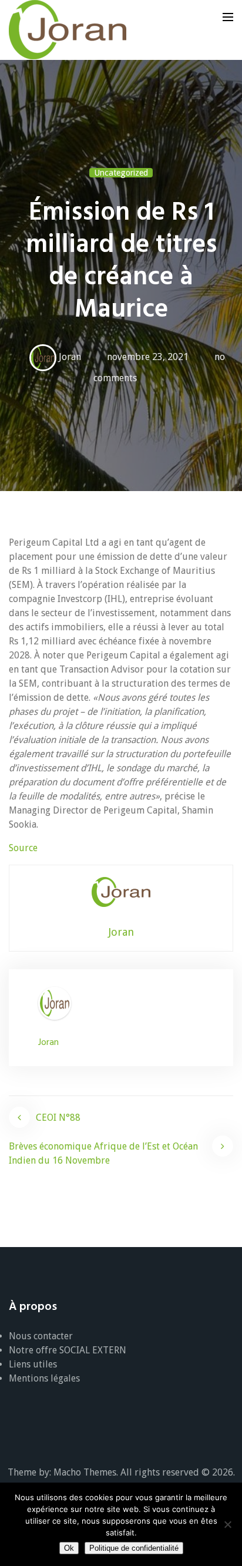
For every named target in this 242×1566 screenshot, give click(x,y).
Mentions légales (44, 1378)
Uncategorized (121, 172)
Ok (69, 1548)
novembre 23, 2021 (148, 356)
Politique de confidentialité (134, 1548)
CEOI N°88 (58, 1117)
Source (23, 847)
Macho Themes (84, 1472)
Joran (70, 356)
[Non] (227, 1524)
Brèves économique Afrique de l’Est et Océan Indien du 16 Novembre (103, 1153)
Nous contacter (41, 1336)
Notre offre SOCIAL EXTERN (67, 1350)
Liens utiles (33, 1364)
